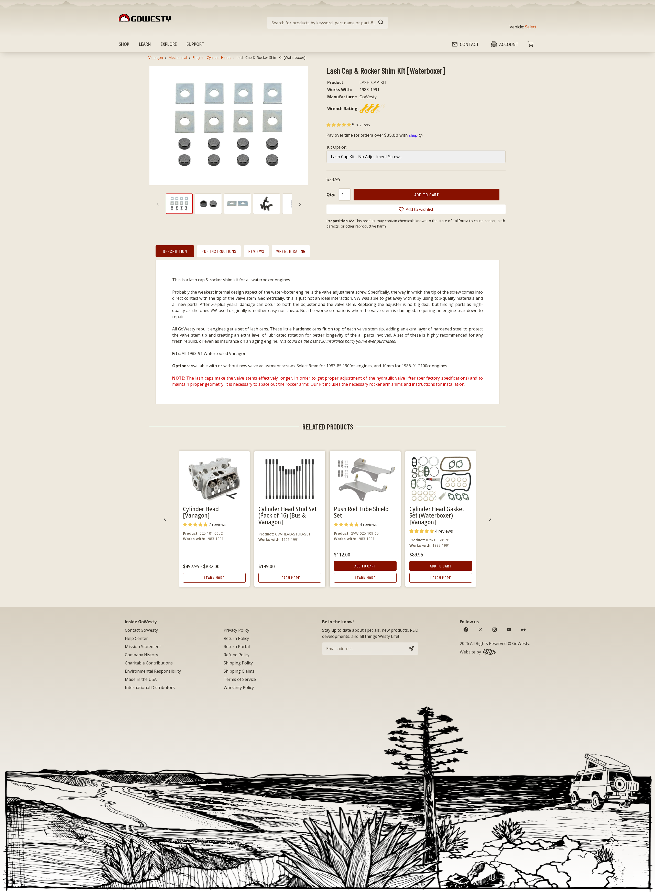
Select (530, 27)
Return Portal (237, 646)
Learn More (214, 577)
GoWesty (520, 643)
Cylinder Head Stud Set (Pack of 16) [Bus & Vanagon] (287, 515)
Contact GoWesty (141, 630)
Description (175, 251)
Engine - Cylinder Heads (211, 57)
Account (508, 44)
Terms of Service (240, 679)
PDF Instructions (218, 251)
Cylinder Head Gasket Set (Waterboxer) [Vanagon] (436, 515)
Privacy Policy (236, 630)
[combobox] (327, 23)
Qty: (330, 194)
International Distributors (150, 687)
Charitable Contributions (149, 663)
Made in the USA (141, 679)
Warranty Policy (239, 687)
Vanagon (155, 57)
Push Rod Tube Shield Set (361, 512)
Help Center (136, 638)
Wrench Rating (290, 251)
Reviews (256, 251)
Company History (141, 655)
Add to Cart (365, 565)
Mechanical (177, 57)
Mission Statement (143, 646)
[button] (339, 124)
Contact (469, 44)
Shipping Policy (238, 663)
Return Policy (236, 638)
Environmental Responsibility (153, 671)
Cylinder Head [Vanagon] (201, 512)
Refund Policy (236, 655)
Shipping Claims (239, 671)
